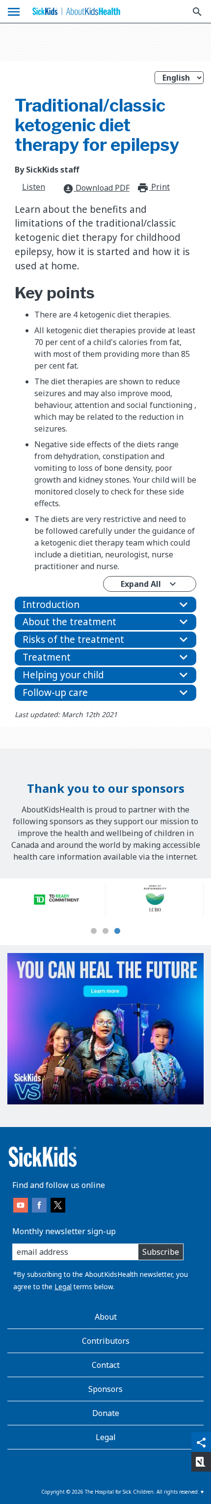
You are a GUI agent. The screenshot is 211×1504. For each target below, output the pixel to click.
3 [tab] (117, 931)
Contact (106, 1364)
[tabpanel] (56, 899)
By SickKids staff (47, 169)
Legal (63, 1286)
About (106, 1316)
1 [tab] (94, 931)
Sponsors (105, 1389)
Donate (105, 1413)
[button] (105, 605)
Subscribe (160, 1251)
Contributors (106, 1340)
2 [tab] (105, 931)
